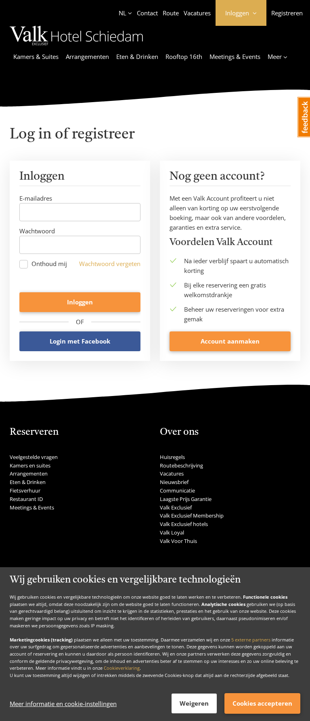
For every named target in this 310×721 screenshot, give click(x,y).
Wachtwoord (37, 231)
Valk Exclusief (176, 507)
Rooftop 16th (183, 56)
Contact (147, 13)
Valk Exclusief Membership (192, 515)
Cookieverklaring (122, 668)
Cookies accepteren (262, 703)
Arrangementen (87, 56)
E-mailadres (35, 198)
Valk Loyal (172, 532)
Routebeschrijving (181, 465)
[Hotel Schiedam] (76, 46)
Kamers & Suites (36, 56)
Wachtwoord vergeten (109, 264)
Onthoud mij (49, 264)
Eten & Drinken (137, 56)
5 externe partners (250, 640)
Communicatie (177, 490)
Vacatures (197, 13)
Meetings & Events (234, 56)
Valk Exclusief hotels (184, 524)
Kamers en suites (30, 465)
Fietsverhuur (25, 490)
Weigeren (194, 703)
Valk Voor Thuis (178, 541)
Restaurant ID (26, 499)
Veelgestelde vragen (34, 457)
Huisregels (172, 457)
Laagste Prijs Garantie (186, 499)
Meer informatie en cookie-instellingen (63, 704)
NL (122, 13)
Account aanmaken (230, 341)
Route (171, 13)
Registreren (287, 13)
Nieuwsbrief (174, 482)
